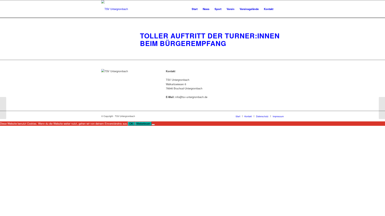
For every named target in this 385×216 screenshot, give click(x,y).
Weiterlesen (143, 123)
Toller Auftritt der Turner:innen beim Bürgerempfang (210, 39)
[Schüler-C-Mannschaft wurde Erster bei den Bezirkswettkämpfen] (3, 108)
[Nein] (153, 124)
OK (131, 123)
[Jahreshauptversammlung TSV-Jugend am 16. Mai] (382, 108)
